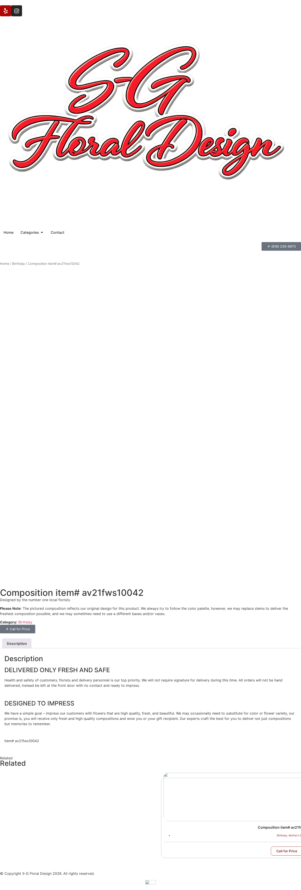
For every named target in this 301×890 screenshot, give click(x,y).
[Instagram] (16, 10)
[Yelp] (5, 10)
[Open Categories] (42, 232)
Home (4, 264)
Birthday (18, 264)
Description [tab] (17, 643)
